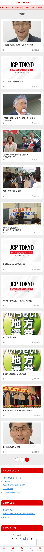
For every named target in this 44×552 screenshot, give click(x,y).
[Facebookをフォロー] (20, 538)
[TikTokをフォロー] (31, 538)
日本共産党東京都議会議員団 (14, 485)
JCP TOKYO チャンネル (12, 478)
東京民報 (6, 517)
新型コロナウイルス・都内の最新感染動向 (19, 514)
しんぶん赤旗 (8, 489)
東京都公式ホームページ (12, 510)
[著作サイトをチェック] (12, 538)
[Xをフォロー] (16, 538)
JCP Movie (7, 481)
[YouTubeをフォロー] (27, 538)
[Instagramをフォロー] (24, 538)
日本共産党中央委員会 (11, 492)
